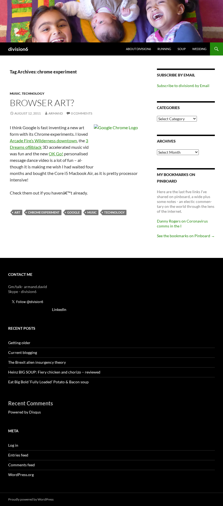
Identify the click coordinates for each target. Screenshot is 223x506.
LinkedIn (59, 309)
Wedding (199, 49)
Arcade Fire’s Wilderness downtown (43, 140)
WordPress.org (21, 474)
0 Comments (81, 113)
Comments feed (21, 464)
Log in (13, 445)
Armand (55, 113)
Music (15, 93)
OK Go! (56, 153)
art (17, 212)
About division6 (138, 49)
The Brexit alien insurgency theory (37, 362)
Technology (33, 93)
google (73, 212)
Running (164, 49)
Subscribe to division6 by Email (183, 85)
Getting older (19, 342)
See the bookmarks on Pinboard (186, 235)
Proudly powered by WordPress (31, 499)
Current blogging (22, 352)
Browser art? (42, 102)
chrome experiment (44, 212)
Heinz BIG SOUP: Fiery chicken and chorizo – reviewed (54, 372)
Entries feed (18, 455)
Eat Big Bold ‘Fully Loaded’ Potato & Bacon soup (48, 382)
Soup (182, 49)
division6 (18, 49)
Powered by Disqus (24, 412)
